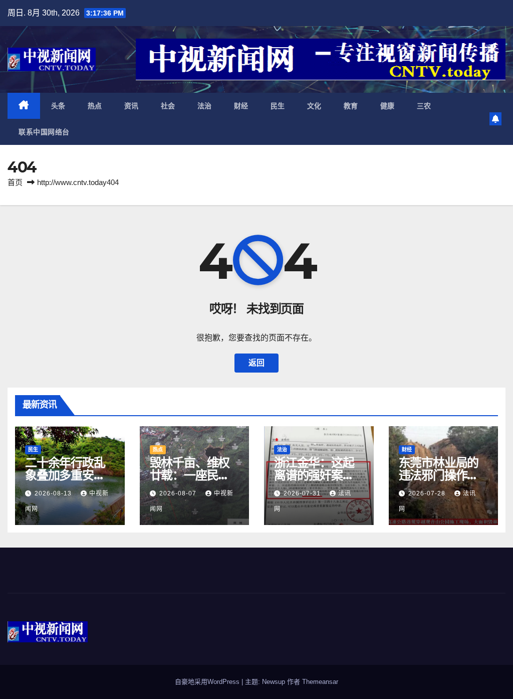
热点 (95, 105)
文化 (314, 105)
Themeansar (320, 681)
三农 (424, 105)
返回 (256, 363)
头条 (58, 105)
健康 (387, 105)
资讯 (131, 105)
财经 (241, 105)
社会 (168, 105)
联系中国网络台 (44, 131)
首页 (15, 182)
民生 (278, 105)
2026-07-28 (427, 493)
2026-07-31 (303, 493)
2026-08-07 (178, 493)
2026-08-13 (54, 493)
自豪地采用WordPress (208, 681)
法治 (204, 105)
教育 (351, 105)
